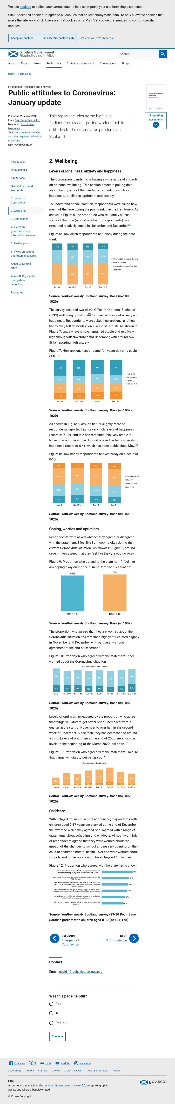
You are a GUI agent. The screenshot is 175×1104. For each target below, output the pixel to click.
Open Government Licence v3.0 (66, 1085)
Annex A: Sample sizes (21, 266)
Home (11, 73)
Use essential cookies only (58, 38)
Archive (30, 1070)
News (37, 63)
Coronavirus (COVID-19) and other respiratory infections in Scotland (25, 136)
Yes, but (61, 1023)
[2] (129, 224)
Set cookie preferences (96, 38)
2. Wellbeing (18, 210)
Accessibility (14, 1070)
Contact (42, 1070)
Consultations (108, 63)
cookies (25, 7)
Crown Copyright (73, 1070)
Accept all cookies (22, 38)
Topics (25, 63)
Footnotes (17, 292)
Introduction (18, 161)
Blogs (125, 63)
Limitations (18, 178)
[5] (127, 742)
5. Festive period (21, 243)
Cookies (55, 1070)
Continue (57, 1036)
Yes (58, 1004)
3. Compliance (19, 219)
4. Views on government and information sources (23, 231)
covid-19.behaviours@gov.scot (81, 972)
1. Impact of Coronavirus (18, 200)
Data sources (19, 169)
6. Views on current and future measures (23, 253)
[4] (136, 444)
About (11, 63)
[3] (89, 314)
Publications (54, 63)
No (58, 1013)
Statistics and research (81, 63)
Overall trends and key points (22, 188)
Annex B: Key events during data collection (23, 280)
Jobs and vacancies (97, 1070)
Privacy (116, 1070)
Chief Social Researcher (27, 120)
